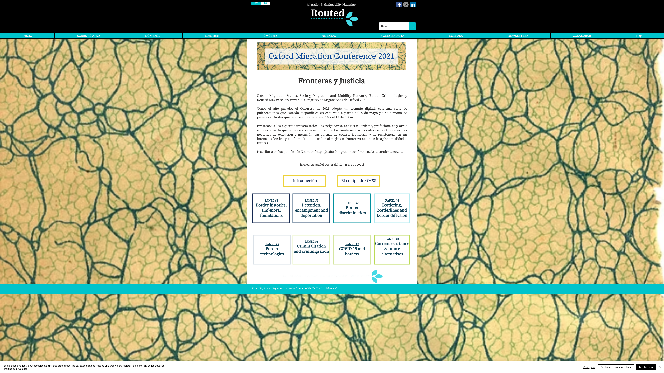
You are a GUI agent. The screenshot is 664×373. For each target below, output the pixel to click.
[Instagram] (406, 4)
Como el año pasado (274, 109)
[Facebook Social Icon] (399, 4)
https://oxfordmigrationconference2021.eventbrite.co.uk (358, 152)
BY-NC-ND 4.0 (314, 288)
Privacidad (331, 288)
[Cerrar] (660, 367)
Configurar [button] (589, 367)
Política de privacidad (15, 368)
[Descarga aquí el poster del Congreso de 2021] (332, 165)
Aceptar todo (646, 367)
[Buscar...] (412, 26)
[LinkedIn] (413, 4)
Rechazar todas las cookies (616, 367)
